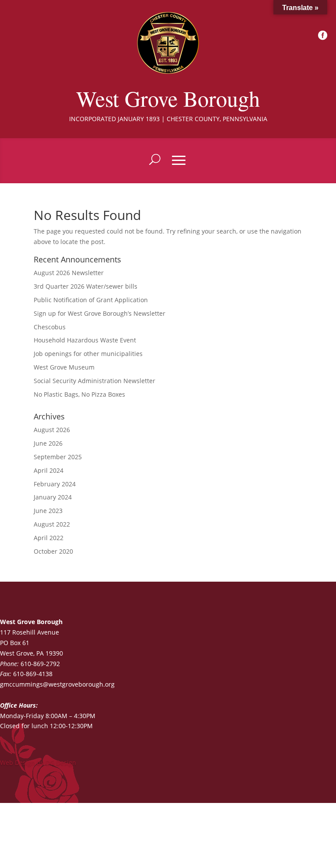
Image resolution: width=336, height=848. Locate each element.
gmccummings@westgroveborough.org (57, 684)
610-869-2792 (40, 664)
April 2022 (48, 538)
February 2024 (55, 484)
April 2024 (48, 470)
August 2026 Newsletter (69, 273)
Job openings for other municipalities (88, 353)
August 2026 (52, 430)
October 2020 (53, 551)
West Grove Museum (64, 367)
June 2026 (48, 443)
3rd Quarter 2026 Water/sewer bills (85, 286)
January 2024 (53, 497)
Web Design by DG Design (38, 762)
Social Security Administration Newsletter (94, 381)
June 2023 (48, 510)
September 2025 (58, 457)
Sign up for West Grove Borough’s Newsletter (99, 313)
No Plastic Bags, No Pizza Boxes (79, 394)
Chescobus (50, 327)
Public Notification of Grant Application (91, 300)
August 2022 (52, 524)
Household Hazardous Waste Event (85, 340)
